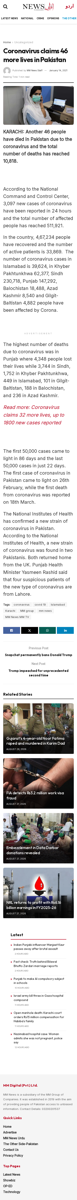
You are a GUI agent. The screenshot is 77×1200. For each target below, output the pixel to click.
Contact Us (11, 1149)
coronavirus (22, 604)
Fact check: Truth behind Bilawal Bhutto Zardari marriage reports (36, 964)
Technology (11, 1192)
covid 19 (40, 604)
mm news (45, 610)
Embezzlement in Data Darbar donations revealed (32, 850)
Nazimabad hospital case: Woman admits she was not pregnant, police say (38, 1038)
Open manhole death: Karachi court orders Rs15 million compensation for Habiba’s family (39, 1017)
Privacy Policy (13, 1155)
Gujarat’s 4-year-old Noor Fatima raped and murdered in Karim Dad (35, 741)
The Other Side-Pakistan (20, 1144)
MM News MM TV (17, 617)
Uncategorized (23, 42)
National (27, 18)
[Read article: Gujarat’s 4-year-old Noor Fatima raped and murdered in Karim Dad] (38, 728)
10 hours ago (22, 987)
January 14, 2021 (58, 70)
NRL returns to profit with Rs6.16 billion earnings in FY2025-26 (33, 905)
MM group (27, 610)
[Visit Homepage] (34, 6)
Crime (40, 18)
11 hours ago (22, 1005)
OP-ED (7, 1186)
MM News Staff (35, 70)
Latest (5, 18)
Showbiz (9, 1180)
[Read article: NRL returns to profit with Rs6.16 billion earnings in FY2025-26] (38, 893)
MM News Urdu (14, 1138)
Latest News (11, 1174)
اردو (70, 6)
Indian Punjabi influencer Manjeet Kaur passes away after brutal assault (39, 947)
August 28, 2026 (16, 749)
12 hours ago (22, 1047)
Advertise (10, 1132)
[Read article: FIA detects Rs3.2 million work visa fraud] (38, 783)
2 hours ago (21, 953)
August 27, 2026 (16, 804)
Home (7, 42)
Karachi (10, 610)
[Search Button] (5, 6)
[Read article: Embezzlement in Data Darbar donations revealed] (38, 838)
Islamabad (58, 604)
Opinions (53, 18)
